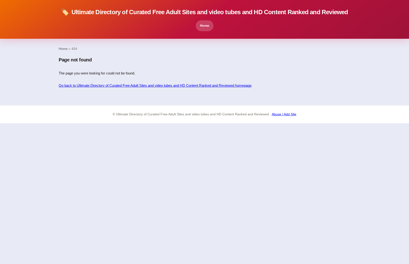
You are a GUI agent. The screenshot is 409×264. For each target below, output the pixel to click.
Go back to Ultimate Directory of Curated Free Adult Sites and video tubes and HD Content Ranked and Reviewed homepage (155, 85)
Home (204, 25)
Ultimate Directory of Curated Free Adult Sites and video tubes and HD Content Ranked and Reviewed (204, 12)
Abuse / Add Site (284, 114)
